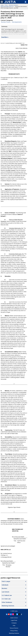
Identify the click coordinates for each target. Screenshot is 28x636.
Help (14, 625)
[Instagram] (13, 614)
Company (14, 623)
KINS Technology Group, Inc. (7, 6)
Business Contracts (13, 5)
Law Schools (5, 592)
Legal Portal (14, 620)
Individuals (5, 585)
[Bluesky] (17, 614)
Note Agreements (17, 22)
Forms (6, 5)
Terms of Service (14, 628)
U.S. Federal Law (7, 595)
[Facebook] (11, 614)
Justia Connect (14, 617)
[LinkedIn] (7, 614)
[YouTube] (9, 614)
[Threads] (15, 614)
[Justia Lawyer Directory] (21, 614)
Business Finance (5, 22)
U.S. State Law (6, 599)
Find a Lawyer (6, 581)
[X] (19, 614)
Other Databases (7, 602)
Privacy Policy (14, 630)
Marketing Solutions (8, 606)
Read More (4, 37)
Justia (2, 5)
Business (4, 588)
